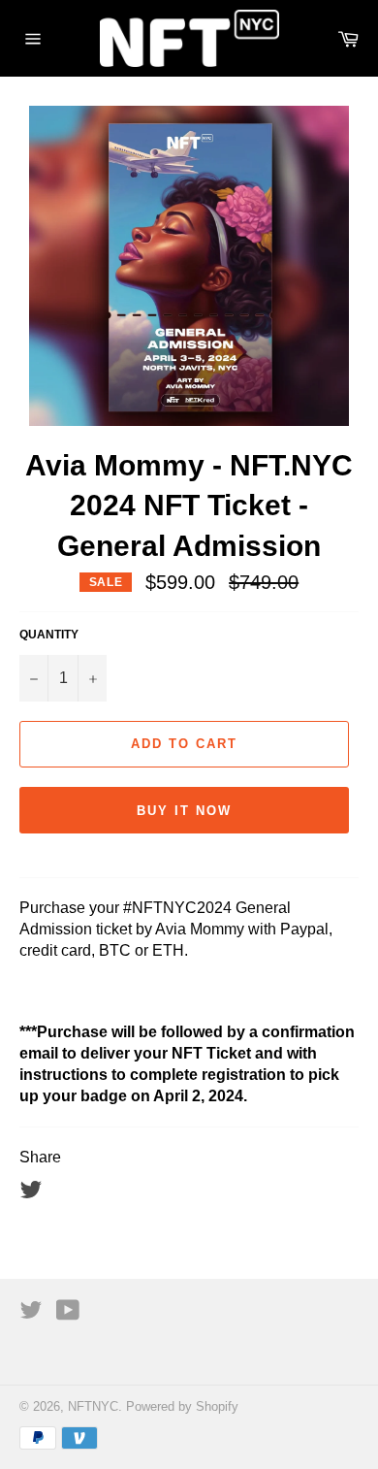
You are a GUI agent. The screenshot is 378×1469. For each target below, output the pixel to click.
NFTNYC (93, 1406)
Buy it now (184, 810)
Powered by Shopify (182, 1406)
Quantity (49, 634)
